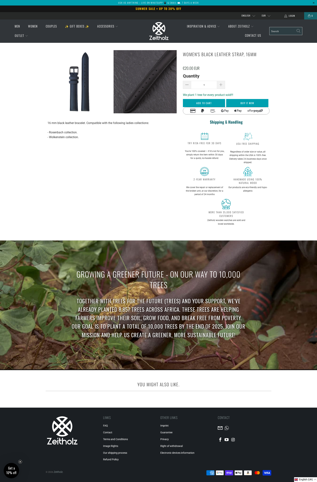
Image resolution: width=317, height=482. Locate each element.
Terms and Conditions (115, 439)
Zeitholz (58, 471)
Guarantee (166, 432)
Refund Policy (111, 459)
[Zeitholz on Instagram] (233, 440)
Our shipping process (115, 452)
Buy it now (247, 103)
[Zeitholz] (158, 31)
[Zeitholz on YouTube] (226, 440)
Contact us (253, 35)
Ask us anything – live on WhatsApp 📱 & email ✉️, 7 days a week (158, 2)
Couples (51, 26)
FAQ (105, 425)
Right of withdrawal (171, 446)
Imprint (164, 425)
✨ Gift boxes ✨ (77, 26)
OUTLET (20, 35)
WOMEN (33, 26)
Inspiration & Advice (202, 26)
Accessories (106, 26)
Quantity (191, 76)
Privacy (164, 439)
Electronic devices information (177, 452)
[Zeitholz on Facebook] (220, 440)
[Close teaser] (20, 462)
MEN (17, 26)
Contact (107, 432)
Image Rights (110, 446)
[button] (305, 479)
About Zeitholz (239, 26)
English (246, 15)
